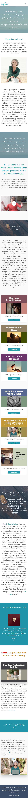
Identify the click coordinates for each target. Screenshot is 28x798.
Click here (12, 753)
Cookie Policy (23, 790)
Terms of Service (17, 790)
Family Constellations (10, 524)
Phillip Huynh (16, 792)
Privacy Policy (10, 790)
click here (12, 710)
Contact (17, 795)
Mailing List (11, 795)
